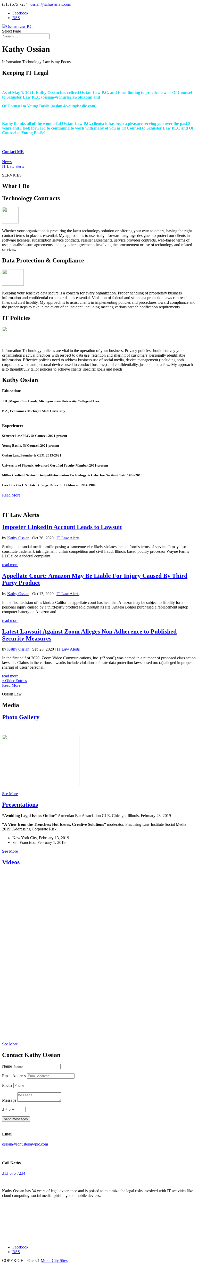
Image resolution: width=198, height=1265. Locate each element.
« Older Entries (14, 680)
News (7, 161)
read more (10, 565)
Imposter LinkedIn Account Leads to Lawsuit (62, 527)
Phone (7, 1085)
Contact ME (13, 151)
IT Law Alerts (67, 538)
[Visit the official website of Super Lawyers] (25, 1235)
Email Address (14, 1076)
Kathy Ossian (18, 538)
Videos (11, 862)
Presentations (20, 804)
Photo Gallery (20, 717)
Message (9, 1100)
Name (7, 1066)
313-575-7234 (13, 1173)
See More (10, 793)
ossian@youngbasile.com (73, 106)
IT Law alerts (13, 166)
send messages (16, 1119)
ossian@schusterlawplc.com (67, 97)
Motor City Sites (54, 1260)
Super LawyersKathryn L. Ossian (25, 1225)
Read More (11, 495)
